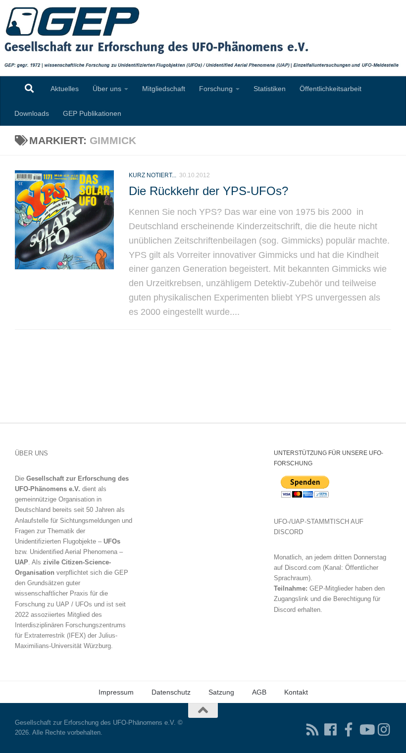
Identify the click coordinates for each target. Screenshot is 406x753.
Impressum (116, 692)
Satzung (221, 692)
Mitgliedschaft (163, 89)
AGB (259, 692)
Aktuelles (65, 89)
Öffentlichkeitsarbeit (330, 89)
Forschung (216, 89)
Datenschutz (171, 692)
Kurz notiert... (152, 175)
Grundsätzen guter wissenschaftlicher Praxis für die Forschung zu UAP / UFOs (61, 593)
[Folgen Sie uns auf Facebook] (331, 730)
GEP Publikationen (92, 113)
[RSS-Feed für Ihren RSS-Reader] (313, 730)
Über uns (107, 89)
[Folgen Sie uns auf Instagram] (384, 730)
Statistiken (270, 89)
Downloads (31, 113)
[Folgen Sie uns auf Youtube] (366, 730)
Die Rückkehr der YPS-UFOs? (208, 191)
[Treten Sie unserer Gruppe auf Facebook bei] (348, 730)
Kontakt (296, 692)
